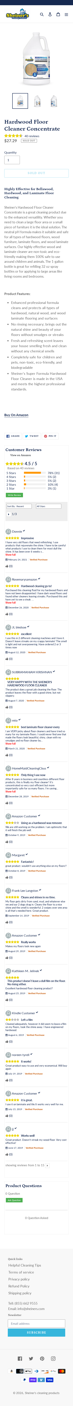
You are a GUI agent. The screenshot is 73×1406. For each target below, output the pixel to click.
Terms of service (21, 1272)
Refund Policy (18, 1286)
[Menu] (66, 14)
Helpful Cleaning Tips (24, 1265)
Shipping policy (19, 1293)
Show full (10, 554)
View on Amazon (20, 455)
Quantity (10, 152)
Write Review (14, 495)
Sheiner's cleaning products (42, 1393)
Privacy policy (19, 1279)
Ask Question (14, 1200)
